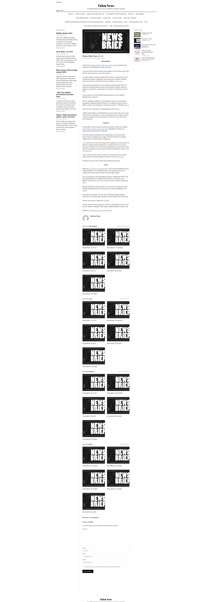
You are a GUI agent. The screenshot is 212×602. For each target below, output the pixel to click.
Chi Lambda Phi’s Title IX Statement (116, 14)
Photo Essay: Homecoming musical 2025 (66, 71)
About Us (71, 14)
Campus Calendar (80, 14)
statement (88, 151)
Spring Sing (108, 22)
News (110, 210)
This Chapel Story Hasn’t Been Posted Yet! (96, 26)
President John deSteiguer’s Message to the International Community (84, 22)
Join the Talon (107, 18)
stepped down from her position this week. (95, 129)
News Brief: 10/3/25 (89, 271)
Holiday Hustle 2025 (64, 33)
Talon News (106, 5)
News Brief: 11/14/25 (64, 52)
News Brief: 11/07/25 (89, 248)
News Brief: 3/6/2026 (89, 512)
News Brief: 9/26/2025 (114, 271)
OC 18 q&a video (117, 18)
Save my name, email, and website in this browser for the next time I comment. (102, 566)
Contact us (131, 14)
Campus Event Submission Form (95, 14)
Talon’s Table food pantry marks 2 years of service (66, 116)
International (93, 210)
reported (125, 105)
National (103, 210)
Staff (145, 22)
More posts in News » (125, 444)
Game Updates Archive (82, 18)
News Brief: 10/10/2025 (115, 248)
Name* (84, 548)
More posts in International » (123, 226)
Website (84, 559)
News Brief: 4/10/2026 (114, 466)
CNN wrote (119, 81)
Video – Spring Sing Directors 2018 (118, 26)
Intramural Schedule (95, 18)
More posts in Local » (125, 298)
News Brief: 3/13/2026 (114, 489)
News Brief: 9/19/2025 (89, 294)
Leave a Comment (61, 47)
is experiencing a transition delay (97, 169)
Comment (84, 529)
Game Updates (140, 14)
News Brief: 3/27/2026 (89, 489)
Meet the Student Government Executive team (65, 94)
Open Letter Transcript (130, 18)
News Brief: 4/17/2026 (89, 466)
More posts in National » (124, 371)
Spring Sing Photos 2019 (136, 22)
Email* (83, 554)
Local (99, 210)
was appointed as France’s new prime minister (105, 65)
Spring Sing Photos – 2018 (120, 22)
